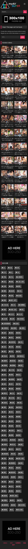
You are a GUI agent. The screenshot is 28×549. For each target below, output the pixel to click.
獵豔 (19, 416)
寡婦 (19, 337)
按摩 (5, 379)
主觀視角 (20, 277)
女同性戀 (21, 318)
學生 (12, 337)
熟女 (5, 416)
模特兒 (5, 393)
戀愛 (21, 360)
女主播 (5, 318)
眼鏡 (5, 426)
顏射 (20, 500)
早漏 (19, 384)
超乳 (5, 486)
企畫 (5, 286)
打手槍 (12, 370)
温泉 (12, 407)
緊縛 (19, 435)
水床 (5, 398)
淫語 (20, 402)
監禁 (19, 421)
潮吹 (5, 412)
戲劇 (5, 370)
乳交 (5, 281)
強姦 (19, 346)
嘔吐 (22, 309)
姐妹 (12, 332)
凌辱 (5, 295)
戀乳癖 (13, 360)
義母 (5, 449)
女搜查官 (6, 328)
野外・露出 (14, 495)
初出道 (19, 295)
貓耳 (12, 481)
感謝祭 (5, 360)
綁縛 (12, 435)
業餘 (19, 388)
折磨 (20, 370)
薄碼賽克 (13, 463)
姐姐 (19, 332)
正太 (13, 393)
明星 (5, 388)
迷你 (19, 491)
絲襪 (5, 435)
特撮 (12, 416)
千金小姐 (6, 304)
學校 (5, 337)
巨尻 (5, 346)
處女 (12, 467)
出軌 (12, 295)
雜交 (13, 500)
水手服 (12, 398)
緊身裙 (13, 439)
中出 (12, 277)
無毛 (19, 412)
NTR (5, 272)
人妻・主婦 (20, 281)
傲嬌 (5, 291)
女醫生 (23, 328)
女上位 (12, 314)
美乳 (21, 439)
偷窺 (12, 286)
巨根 (12, 346)
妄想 (5, 332)
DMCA (5, 543)
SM (18, 272)
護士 (21, 477)
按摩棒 (12, 379)
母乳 (20, 393)
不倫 (5, 277)
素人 (20, 430)
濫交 (12, 412)
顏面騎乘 (6, 505)
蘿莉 (5, 467)
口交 (14, 304)
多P (4, 314)
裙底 (5, 472)
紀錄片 (12, 430)
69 (4, 267)
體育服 (5, 509)
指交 (19, 374)
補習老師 (13, 472)
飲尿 (14, 505)
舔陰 (21, 453)
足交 (12, 486)
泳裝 (13, 402)
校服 (12, 388)
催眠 (19, 286)
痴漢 (12, 421)
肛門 (19, 449)
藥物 (21, 463)
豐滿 (5, 481)
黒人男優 (20, 509)
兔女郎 (12, 291)
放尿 (5, 384)
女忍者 (16, 323)
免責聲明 (18, 543)
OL (11, 272)
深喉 (5, 407)
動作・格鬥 (13, 300)
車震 (19, 486)
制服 (5, 300)
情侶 (13, 356)
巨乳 (21, 342)
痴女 (5, 421)
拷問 (12, 374)
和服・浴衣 (13, 309)
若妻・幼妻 (20, 458)
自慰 (14, 453)
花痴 (5, 458)
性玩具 (5, 356)
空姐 (19, 426)
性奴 (12, 351)
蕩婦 (5, 463)
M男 (18, 267)
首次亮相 (22, 505)
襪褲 (21, 472)
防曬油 (5, 500)
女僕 (13, 318)
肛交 (12, 449)
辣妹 (12, 491)
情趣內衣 (21, 356)
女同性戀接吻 (7, 323)
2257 (11, 543)
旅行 (12, 384)
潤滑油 (19, 407)
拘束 (5, 374)
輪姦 (5, 491)
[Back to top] (23, 544)
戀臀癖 (13, 365)
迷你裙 (5, 495)
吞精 (5, 309)
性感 (19, 351)
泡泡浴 (5, 402)
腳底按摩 (6, 453)
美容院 (5, 444)
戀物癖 (5, 365)
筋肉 (5, 430)
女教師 (14, 328)
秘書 (12, 426)
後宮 (5, 351)
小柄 (5, 342)
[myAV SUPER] (11, 5)
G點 (11, 267)
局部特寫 (13, 342)
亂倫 (12, 281)
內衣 (20, 291)
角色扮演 (6, 477)
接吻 (20, 379)
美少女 (13, 444)
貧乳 (19, 481)
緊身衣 (5, 439)
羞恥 (21, 444)
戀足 (21, 365)
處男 (19, 467)
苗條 (12, 458)
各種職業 (22, 304)
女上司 (20, 314)
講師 (14, 477)
